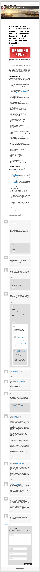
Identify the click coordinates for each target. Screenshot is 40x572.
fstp (18, 209)
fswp (20, 209)
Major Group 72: (15, 175)
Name (11, 548)
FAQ (16, 17)
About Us (27, 17)
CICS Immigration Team (25, 209)
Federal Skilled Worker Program (19, 208)
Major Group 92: (15, 182)
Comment (11, 535)
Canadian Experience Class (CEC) (20, 207)
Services (9, 17)
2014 (28, 208)
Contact (23, 17)
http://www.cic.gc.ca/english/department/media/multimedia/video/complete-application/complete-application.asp (20, 342)
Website (11, 558)
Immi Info (13, 17)
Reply (12, 241)
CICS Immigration (10, 5)
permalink (14, 210)
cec (29, 208)
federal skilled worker (12, 208)
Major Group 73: (15, 177)
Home (5, 17)
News (19, 17)
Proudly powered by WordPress (20, 568)
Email (11, 553)
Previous (6, 21)
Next (35, 21)
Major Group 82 (15, 180)
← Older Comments (7, 218)
